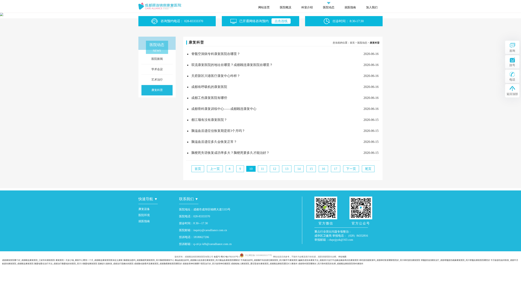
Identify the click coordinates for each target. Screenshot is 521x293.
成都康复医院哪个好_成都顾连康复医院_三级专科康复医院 (28, 260)
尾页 (368, 169)
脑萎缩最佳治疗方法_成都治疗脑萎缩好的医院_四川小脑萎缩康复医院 (65, 263)
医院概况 (285, 7)
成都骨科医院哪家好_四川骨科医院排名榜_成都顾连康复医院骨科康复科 (330, 263)
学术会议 (157, 69)
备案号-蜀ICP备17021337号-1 (227, 257)
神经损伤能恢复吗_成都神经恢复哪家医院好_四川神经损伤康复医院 (389, 260)
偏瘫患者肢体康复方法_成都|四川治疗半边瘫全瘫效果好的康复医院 (328, 260)
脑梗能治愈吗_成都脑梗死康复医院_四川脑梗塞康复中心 (148, 260)
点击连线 (281, 21)
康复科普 (157, 90)
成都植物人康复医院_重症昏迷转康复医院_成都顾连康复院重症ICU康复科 (264, 263)
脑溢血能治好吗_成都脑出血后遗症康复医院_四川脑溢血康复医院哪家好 (207, 260)
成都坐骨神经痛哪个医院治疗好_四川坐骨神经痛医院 (206, 263)
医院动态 (328, 7)
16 (323, 169)
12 (274, 169)
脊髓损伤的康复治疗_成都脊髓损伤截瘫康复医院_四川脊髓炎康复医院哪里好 (455, 260)
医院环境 (144, 215)
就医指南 (350, 7)
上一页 (215, 169)
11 (262, 169)
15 (311, 169)
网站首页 (264, 7)
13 (286, 169)
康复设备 (144, 209)
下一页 (351, 169)
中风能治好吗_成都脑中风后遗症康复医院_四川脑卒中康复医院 (269, 260)
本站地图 (342, 257)
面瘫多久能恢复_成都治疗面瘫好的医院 (116, 263)
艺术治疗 (157, 79)
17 (335, 169)
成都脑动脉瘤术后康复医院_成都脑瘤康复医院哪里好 (158, 263)
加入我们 (372, 7)
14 (299, 169)
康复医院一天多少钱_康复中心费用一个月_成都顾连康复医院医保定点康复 (89, 260)
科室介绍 (307, 7)
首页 (352, 42)
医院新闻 (157, 58)
